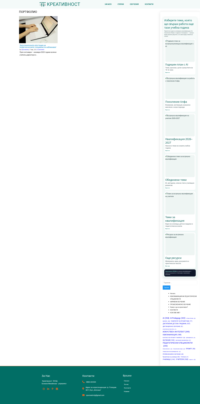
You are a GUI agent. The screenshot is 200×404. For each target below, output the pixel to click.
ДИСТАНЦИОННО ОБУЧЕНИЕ (173, 326)
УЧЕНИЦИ (184, 357)
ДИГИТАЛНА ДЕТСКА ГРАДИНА (176, 324)
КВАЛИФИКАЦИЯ (172, 335)
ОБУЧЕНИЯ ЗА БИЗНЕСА (183, 340)
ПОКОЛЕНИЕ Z (167, 348)
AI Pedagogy (177, 318)
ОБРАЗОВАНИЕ (190, 337)
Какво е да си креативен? (179, 307)
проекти (192, 359)
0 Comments (40, 49)
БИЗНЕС (166, 321)
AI (166, 318)
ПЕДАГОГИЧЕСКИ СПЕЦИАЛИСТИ (177, 344)
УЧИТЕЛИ (182, 359)
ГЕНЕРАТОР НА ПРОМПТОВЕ (181, 321)
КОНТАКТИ (174, 310)
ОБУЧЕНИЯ (168, 340)
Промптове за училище (171, 357)
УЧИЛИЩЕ (169, 359)
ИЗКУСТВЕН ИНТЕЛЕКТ (176, 332)
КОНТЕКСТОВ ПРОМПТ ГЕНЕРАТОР (174, 337)
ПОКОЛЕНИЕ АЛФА (179, 348)
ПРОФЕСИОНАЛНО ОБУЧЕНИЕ (180, 304)
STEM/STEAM (191, 318)
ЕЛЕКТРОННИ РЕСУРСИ (169, 329)
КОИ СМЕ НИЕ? (175, 313)
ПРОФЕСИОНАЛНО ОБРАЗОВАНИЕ (172, 351)
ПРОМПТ (190, 349)
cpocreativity (25, 49)
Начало (172, 293)
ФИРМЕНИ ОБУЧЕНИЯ (177, 302)
